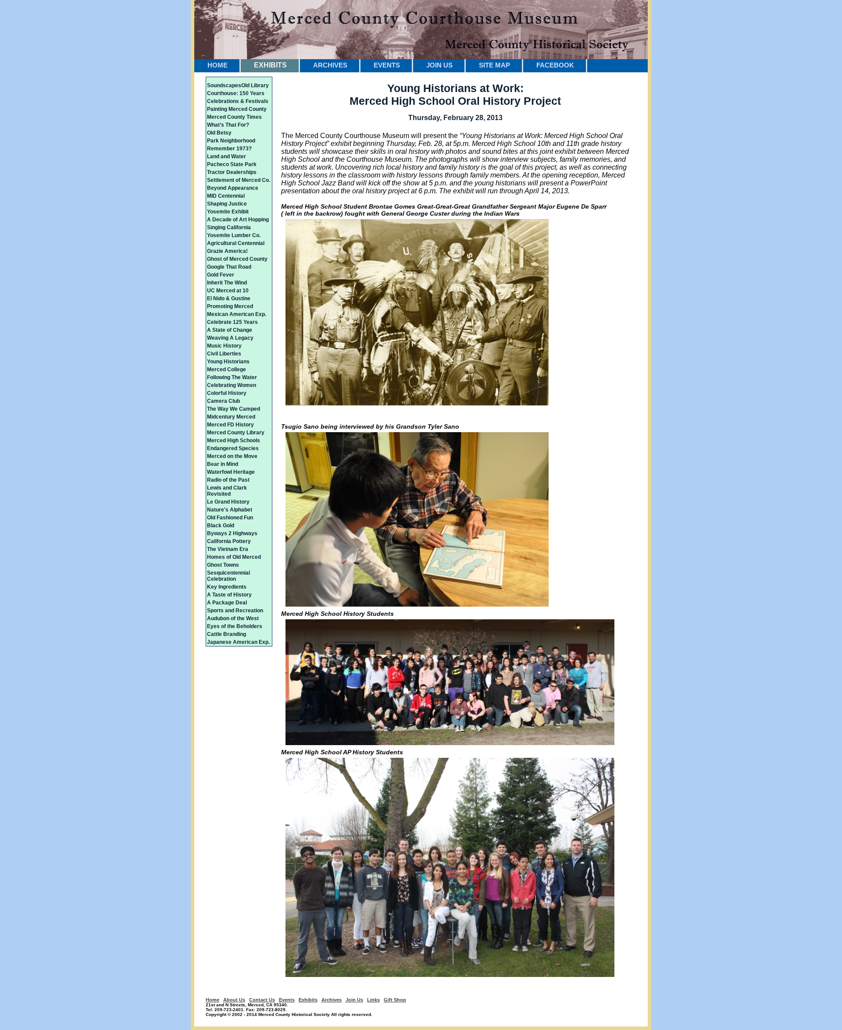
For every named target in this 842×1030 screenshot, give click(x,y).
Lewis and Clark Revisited (227, 491)
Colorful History (226, 393)
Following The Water (232, 377)
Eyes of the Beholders (234, 626)
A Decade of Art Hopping (238, 220)
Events (287, 999)
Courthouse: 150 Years (235, 93)
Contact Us (262, 999)
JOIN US (439, 65)
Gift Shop (395, 999)
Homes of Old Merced (234, 557)
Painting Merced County (237, 109)
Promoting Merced (230, 306)
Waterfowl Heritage (231, 472)
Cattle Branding (226, 634)
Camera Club (223, 401)
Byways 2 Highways (232, 533)
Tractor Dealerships (232, 172)
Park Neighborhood (231, 141)
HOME (217, 65)
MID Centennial (226, 196)
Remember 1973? (229, 149)
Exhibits (308, 999)
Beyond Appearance (232, 188)
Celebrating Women (231, 385)
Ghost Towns (223, 565)
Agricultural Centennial (235, 243)
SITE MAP (494, 65)
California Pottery (229, 541)
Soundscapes (224, 85)
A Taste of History (229, 595)
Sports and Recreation (235, 610)
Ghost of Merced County (237, 259)
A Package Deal (227, 603)
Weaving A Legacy (230, 338)
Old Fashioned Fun (230, 518)
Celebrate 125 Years (232, 322)
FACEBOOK (555, 65)
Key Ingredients (226, 587)
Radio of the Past (228, 480)
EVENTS (387, 65)
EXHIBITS (270, 65)
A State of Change (229, 330)
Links (373, 999)
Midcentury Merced (231, 417)
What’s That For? (228, 125)
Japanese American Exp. (238, 642)
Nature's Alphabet (229, 510)
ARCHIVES (330, 65)
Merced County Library (235, 433)
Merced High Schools (233, 440)
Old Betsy (219, 133)
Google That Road (229, 267)
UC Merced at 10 (228, 291)
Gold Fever (220, 275)
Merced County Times (234, 117)
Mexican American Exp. (236, 314)
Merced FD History (230, 425)
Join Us (354, 999)
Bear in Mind (222, 464)
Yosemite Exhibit (228, 212)
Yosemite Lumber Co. (233, 235)
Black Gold (220, 525)
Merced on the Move (232, 456)
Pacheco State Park (232, 164)
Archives (331, 999)
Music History (224, 346)
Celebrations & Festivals (237, 101)
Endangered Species (233, 448)
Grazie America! (227, 251)
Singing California (229, 227)
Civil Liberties (224, 354)
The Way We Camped (233, 409)
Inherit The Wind (227, 283)
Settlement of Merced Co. (238, 180)
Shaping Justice (227, 204)
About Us (234, 999)
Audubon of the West (233, 618)
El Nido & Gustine (228, 298)
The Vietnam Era (227, 549)
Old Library (255, 85)
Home (212, 999)
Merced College (226, 369)
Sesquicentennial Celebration (228, 576)
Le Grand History (228, 502)
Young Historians (228, 362)
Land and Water (226, 156)
